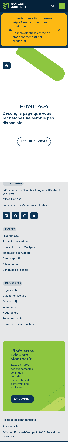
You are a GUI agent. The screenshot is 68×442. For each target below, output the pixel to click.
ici (24, 41)
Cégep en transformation (18, 324)
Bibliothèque (10, 264)
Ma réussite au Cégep (16, 252)
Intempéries (10, 307)
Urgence (8, 290)
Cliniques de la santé (15, 269)
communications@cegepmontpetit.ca (26, 205)
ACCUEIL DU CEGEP (34, 141)
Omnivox (9, 301)
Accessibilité (11, 426)
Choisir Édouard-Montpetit (19, 247)
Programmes (11, 235)
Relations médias (13, 318)
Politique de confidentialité (19, 419)
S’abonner (22, 398)
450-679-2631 (12, 199)
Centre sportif (11, 258)
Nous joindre (10, 312)
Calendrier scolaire (14, 295)
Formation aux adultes (16, 241)
